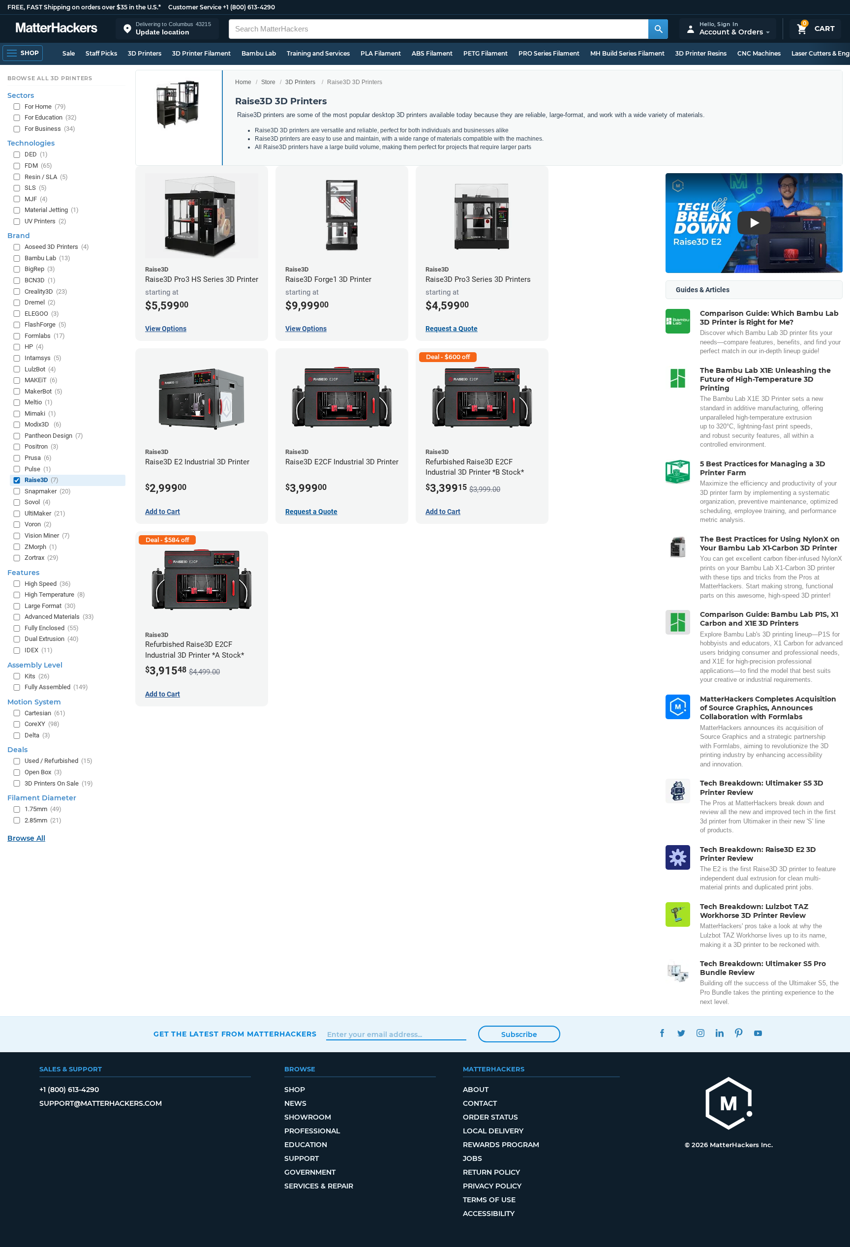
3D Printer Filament (201, 53)
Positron (42, 446)
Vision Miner (47, 535)
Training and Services (318, 53)
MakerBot (43, 391)
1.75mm (43, 809)
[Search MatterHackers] (658, 29)
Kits (37, 676)
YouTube (757, 1032)
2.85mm (43, 820)
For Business (50, 128)
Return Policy (491, 1172)
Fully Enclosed (52, 628)
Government (309, 1172)
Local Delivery (493, 1130)
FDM (38, 165)
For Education (51, 117)
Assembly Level (34, 665)
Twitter (681, 1032)
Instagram (700, 1032)
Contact (480, 1103)
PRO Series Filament (548, 53)
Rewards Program (501, 1144)
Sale (68, 53)
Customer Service (194, 7)
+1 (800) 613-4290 (249, 7)
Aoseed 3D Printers (57, 246)
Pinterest (738, 1032)
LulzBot (40, 369)
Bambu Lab (259, 53)
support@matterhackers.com (100, 1103)
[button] (167, 28)
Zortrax (42, 557)
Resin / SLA (46, 177)
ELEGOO (42, 313)
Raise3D (42, 480)
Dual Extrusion (52, 638)
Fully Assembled (56, 687)
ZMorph (41, 546)
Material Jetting (52, 209)
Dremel (40, 302)
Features (23, 572)
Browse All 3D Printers (49, 78)
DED (36, 154)
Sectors (20, 95)
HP (34, 346)
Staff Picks (101, 53)
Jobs (472, 1158)
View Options (165, 329)
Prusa (38, 457)
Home (243, 82)
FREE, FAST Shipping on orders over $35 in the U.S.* (84, 7)
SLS (36, 187)
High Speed (48, 583)
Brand (18, 235)
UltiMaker (45, 513)
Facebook (661, 1032)
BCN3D (40, 280)
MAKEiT (41, 380)
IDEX (39, 650)
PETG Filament (485, 53)
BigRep (40, 269)
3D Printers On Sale (59, 783)
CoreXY (42, 724)
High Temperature (55, 594)
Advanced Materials (59, 616)
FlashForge (45, 324)
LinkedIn (719, 1032)
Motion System (34, 702)
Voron (38, 524)
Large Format (50, 605)
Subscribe (519, 1034)
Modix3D (43, 424)
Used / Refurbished (58, 760)
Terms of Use (489, 1199)
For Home (45, 106)
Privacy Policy (492, 1186)
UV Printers (45, 221)
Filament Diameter (41, 797)
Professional (312, 1130)
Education (305, 1144)
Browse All (26, 838)
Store (268, 82)
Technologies (31, 143)
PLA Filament (381, 53)
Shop (294, 1089)
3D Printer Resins (701, 53)
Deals (17, 749)
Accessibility (489, 1213)
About (475, 1089)
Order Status (490, 1117)
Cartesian (45, 713)
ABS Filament (432, 53)
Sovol (38, 502)
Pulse (38, 469)
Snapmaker (48, 491)
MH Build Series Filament (627, 53)
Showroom (307, 1117)
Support (301, 1158)
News (295, 1103)
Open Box (43, 772)
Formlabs (45, 335)
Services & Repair (318, 1186)
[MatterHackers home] (56, 28)
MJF (36, 199)
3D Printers (144, 53)
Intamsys (43, 358)
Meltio (39, 402)
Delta (37, 735)
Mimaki (40, 413)
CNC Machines (759, 53)
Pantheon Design (54, 435)
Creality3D (46, 291)
